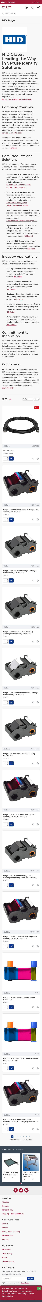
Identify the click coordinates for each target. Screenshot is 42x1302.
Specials (19, 1149)
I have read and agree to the (16, 1283)
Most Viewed (8, 1149)
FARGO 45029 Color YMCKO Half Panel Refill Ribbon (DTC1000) (20, 1060)
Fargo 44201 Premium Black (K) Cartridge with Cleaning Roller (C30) (19, 572)
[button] (20, 1183)
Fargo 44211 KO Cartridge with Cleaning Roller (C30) (19, 755)
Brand (7, 13)
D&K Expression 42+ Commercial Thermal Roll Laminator (31, 1172)
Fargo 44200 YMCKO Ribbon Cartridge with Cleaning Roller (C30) (20, 511)
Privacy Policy (7, 1296)
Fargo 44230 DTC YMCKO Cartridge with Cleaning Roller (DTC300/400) (19, 816)
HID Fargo (7, 446)
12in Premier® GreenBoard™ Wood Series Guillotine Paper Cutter (11, 1172)
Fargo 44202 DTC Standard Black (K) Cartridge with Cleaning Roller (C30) (18, 633)
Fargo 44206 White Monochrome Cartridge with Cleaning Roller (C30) (20, 694)
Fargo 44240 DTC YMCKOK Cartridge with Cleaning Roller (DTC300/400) (20, 938)
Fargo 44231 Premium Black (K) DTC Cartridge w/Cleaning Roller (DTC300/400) (20, 877)
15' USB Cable (8, 451)
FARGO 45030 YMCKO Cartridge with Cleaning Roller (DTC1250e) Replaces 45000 (20, 1121)
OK (39, 1288)
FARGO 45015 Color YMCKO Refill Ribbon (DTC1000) (19, 999)
